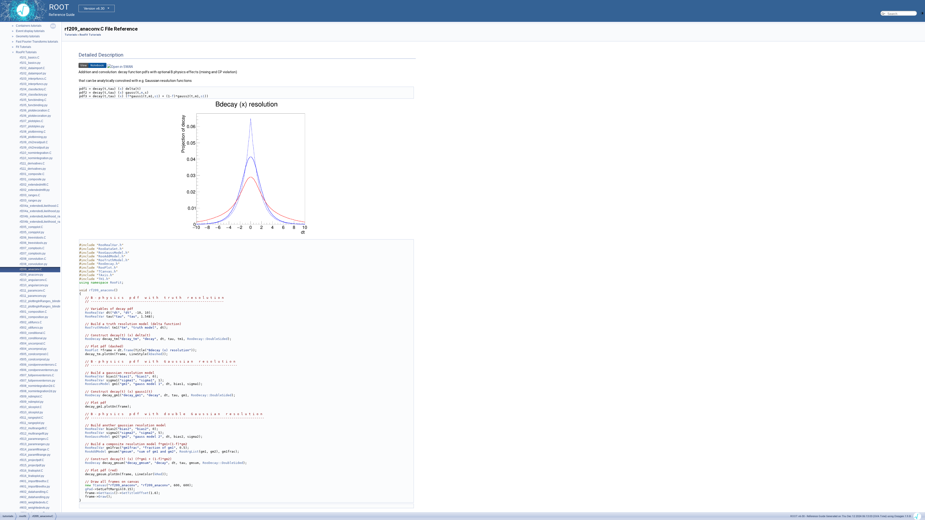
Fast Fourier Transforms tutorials (37, 41)
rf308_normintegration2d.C (37, 386)
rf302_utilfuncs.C (31, 322)
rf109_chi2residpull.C (34, 142)
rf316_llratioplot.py (32, 476)
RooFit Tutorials (26, 52)
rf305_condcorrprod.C (34, 354)
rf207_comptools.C (32, 248)
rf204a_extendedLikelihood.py (40, 211)
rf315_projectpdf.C (32, 460)
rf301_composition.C (33, 311)
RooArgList (189, 451)
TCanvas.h (107, 271)
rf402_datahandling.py (34, 497)
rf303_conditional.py (33, 338)
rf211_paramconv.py (33, 296)
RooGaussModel (97, 384)
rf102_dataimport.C (32, 68)
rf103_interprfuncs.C (33, 78)
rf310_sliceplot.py (31, 412)
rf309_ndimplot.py (31, 401)
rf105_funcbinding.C (33, 100)
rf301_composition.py (34, 317)
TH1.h (103, 279)
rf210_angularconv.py (34, 285)
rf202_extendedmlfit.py (35, 190)
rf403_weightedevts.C (34, 502)
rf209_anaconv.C (31, 269)
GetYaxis (106, 493)
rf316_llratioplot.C (31, 470)
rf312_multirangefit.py (34, 433)
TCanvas (99, 485)
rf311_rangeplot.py (32, 423)
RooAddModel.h (111, 256)
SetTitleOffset (135, 493)
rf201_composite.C (32, 174)
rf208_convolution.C (33, 258)
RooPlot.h (107, 267)
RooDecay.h (108, 264)
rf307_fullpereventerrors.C (37, 375)
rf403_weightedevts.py (34, 507)
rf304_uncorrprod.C (33, 343)
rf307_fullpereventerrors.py (37, 380)
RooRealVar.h (110, 245)
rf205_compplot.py (32, 232)
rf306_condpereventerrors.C (38, 364)
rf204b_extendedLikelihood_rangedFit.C (46, 216)
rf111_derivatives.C (32, 163)
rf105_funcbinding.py (33, 105)
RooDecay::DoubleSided (207, 339)
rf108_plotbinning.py (33, 137)
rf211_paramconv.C (32, 290)
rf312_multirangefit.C (33, 428)
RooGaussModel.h (113, 252)
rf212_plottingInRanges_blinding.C (43, 301)
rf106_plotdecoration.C (35, 110)
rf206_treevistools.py (33, 243)
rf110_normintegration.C (36, 153)
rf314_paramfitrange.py (35, 454)
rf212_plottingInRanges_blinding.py (43, 306)
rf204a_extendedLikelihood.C (39, 206)
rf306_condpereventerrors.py (39, 370)
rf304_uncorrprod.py (33, 349)
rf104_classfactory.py (33, 94)
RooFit (116, 282)
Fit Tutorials (23, 47)
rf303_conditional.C (33, 333)
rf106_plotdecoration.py (35, 115)
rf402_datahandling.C (34, 492)
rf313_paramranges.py (35, 444)
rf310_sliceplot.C (31, 407)
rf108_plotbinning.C (33, 131)
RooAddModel (95, 451)
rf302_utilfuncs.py (31, 327)
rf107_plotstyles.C (31, 121)
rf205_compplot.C (31, 227)
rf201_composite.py (33, 179)
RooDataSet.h (110, 249)
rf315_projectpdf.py (32, 465)
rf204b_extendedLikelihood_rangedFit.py (47, 221)
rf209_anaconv (101, 290)
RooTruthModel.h (113, 260)
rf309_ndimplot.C (31, 396)
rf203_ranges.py (30, 200)
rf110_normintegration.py (36, 158)
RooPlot (92, 350)
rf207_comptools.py (33, 253)
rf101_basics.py (30, 63)
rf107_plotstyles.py (32, 126)
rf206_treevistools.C (33, 237)
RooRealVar (94, 312)
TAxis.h (105, 275)
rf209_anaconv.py (31, 274)
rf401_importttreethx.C (34, 481)
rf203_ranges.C (30, 195)
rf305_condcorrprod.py (35, 359)
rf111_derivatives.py (33, 168)
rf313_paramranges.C (34, 439)
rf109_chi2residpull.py (34, 147)
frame (128, 350)
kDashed (155, 354)
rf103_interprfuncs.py (33, 84)
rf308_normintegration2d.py (38, 391)
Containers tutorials (28, 25)
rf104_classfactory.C (33, 89)
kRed (158, 474)
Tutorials (71, 34)
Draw (102, 496)
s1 (156, 96)
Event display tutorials (30, 31)
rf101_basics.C (30, 57)
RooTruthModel (97, 327)
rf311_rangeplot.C (31, 417)
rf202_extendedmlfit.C (34, 184)
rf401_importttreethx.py (35, 486)
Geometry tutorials (28, 36)
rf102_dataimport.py (33, 73)
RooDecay (92, 339)
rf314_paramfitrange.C (34, 449)
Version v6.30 (94, 8)
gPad (89, 489)
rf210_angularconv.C (33, 280)
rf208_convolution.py (33, 264)
